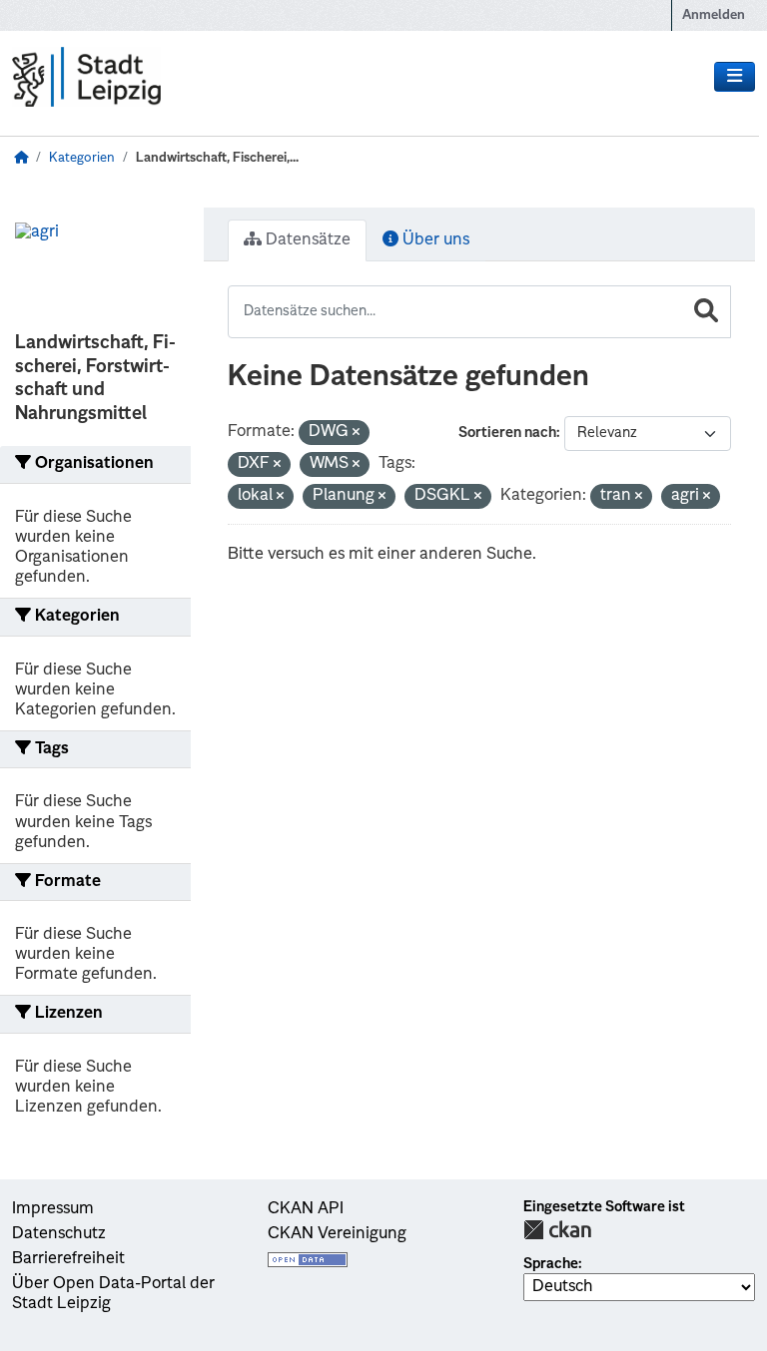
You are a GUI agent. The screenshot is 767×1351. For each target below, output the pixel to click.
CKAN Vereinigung (337, 1234)
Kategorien (82, 158)
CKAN (557, 1229)
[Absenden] (706, 311)
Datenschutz (59, 1234)
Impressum (53, 1209)
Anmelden (713, 15)
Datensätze (306, 240)
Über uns (433, 240)
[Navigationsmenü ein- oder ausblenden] (734, 77)
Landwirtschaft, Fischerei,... (217, 158)
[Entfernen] (356, 433)
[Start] (21, 158)
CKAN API (306, 1209)
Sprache (550, 1264)
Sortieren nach (507, 433)
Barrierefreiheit (68, 1259)
